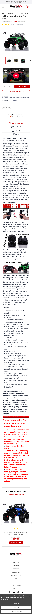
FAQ (16, 578)
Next (30, 60)
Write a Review (19, 24)
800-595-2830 (18, 2)
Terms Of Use (16, 588)
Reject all (16, 607)
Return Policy (16, 575)
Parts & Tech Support (16, 572)
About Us (16, 562)
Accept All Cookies (16, 611)
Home (16, 559)
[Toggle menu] (5, 6)
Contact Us (16, 565)
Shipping (16, 569)
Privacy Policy (16, 585)
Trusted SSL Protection (18, 117)
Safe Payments (17, 115)
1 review (12, 24)
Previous (2, 60)
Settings (16, 603)
